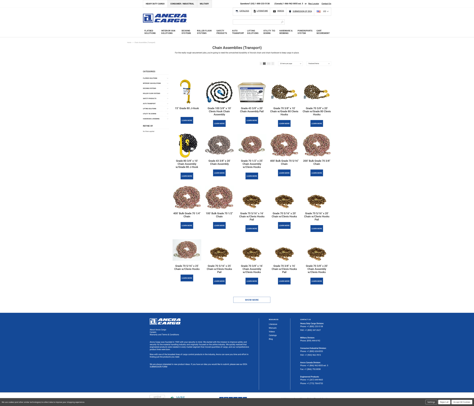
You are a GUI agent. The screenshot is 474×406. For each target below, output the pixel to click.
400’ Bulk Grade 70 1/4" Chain (186, 215)
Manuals (272, 328)
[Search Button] (282, 22)
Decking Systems (149, 88)
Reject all (444, 402)
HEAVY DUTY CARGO (155, 4)
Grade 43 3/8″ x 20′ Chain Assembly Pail (252, 110)
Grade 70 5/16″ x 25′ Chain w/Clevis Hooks (187, 267)
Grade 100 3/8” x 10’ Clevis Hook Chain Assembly (219, 111)
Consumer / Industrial (182, 4)
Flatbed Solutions (150, 78)
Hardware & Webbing (151, 119)
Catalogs (273, 335)
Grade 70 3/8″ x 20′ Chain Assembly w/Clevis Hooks (317, 269)
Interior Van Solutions (152, 83)
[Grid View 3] (264, 63)
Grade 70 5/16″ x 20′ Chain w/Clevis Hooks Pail (316, 216)
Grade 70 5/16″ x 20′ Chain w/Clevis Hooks (284, 215)
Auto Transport (149, 103)
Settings (431, 402)
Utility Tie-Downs (149, 114)
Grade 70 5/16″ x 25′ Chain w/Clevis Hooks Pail (219, 269)
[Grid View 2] (261, 63)
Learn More (187, 120)
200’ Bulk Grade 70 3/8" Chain (316, 162)
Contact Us (326, 3)
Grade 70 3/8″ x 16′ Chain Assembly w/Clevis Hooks (252, 269)
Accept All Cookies (461, 402)
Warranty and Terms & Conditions (164, 334)
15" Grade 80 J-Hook (187, 108)
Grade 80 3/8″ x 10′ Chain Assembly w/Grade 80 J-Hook (187, 164)
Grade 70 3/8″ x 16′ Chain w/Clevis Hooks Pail (284, 269)
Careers (153, 332)
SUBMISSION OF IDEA (302, 11)
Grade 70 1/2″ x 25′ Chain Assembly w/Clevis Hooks (252, 164)
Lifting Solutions (149, 109)
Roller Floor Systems (151, 93)
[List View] (272, 63)
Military (204, 4)
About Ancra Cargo (158, 329)
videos (280, 11)
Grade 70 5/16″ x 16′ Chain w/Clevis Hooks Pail (252, 216)
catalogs (244, 11)
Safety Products (149, 98)
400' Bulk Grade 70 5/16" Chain (284, 162)
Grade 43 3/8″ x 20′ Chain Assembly (219, 162)
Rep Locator (313, 3)
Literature (273, 324)
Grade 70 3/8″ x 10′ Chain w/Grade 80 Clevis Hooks (284, 111)
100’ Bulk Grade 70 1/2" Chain (219, 215)
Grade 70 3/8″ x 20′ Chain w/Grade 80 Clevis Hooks (317, 111)
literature (262, 11)
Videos (272, 331)
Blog (271, 339)
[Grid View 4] (269, 63)
